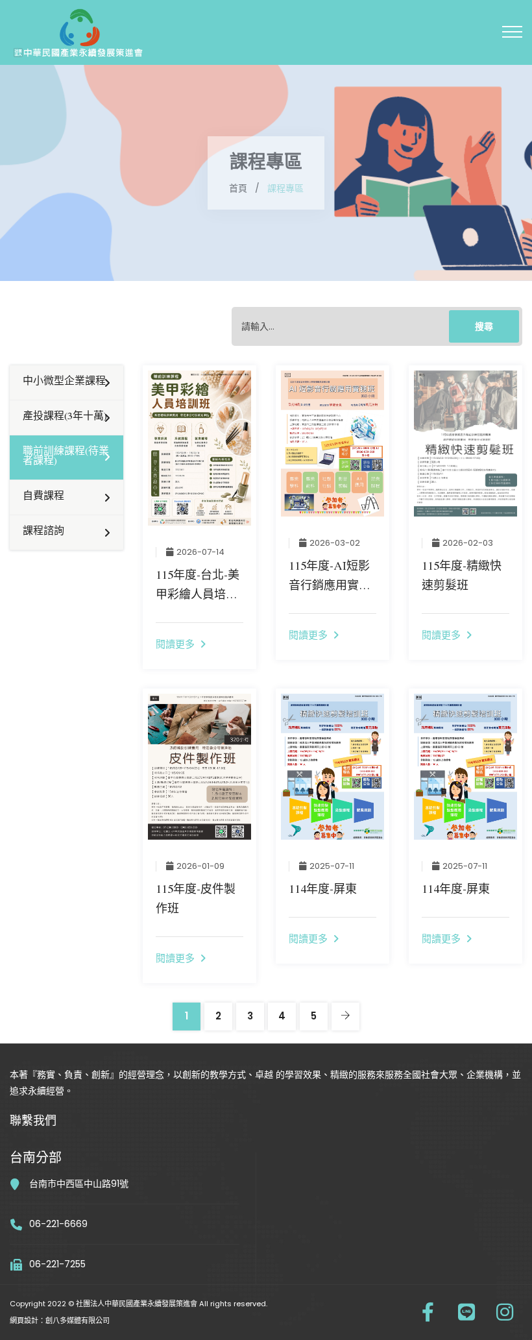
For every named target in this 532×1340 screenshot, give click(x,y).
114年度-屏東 (323, 891)
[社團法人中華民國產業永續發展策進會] (74, 25)
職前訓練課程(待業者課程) (66, 457)
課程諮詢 (43, 532)
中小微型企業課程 (64, 382)
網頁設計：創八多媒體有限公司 (60, 1320)
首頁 (238, 188)
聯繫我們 (33, 1122)
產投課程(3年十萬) (65, 417)
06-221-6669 (58, 1223)
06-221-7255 (57, 1264)
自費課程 (43, 497)
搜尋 (484, 326)
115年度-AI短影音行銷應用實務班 (329, 587)
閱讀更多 (178, 644)
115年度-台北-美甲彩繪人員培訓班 (197, 596)
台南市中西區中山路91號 (78, 1183)
